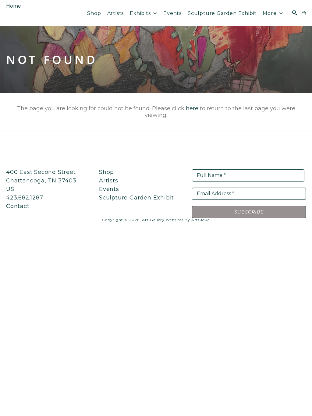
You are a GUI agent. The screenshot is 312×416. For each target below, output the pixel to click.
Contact (18, 206)
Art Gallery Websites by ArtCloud (176, 219)
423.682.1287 (24, 197)
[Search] (294, 12)
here (192, 108)
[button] (143, 13)
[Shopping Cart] (304, 13)
